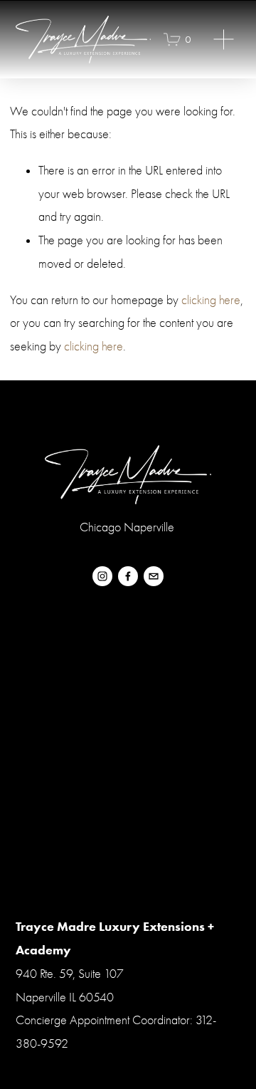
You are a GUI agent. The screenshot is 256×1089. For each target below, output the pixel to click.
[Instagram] (102, 576)
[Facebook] (128, 576)
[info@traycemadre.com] (154, 576)
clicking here (210, 300)
